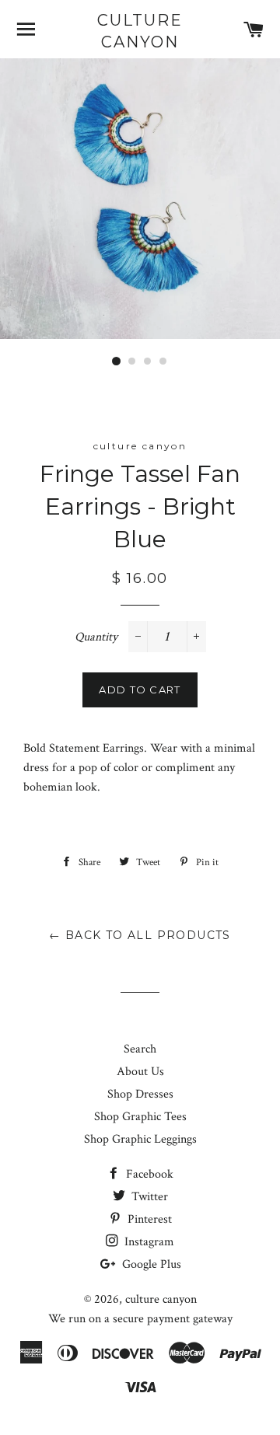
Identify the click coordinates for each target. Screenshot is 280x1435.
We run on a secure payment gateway (140, 1319)
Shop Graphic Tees (140, 1117)
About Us (140, 1071)
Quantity (96, 637)
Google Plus (150, 1264)
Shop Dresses (140, 1094)
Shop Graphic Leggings (140, 1139)
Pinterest (148, 1219)
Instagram (147, 1242)
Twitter (148, 1197)
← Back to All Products (140, 935)
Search (140, 1049)
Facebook (148, 1174)
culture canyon (140, 31)
